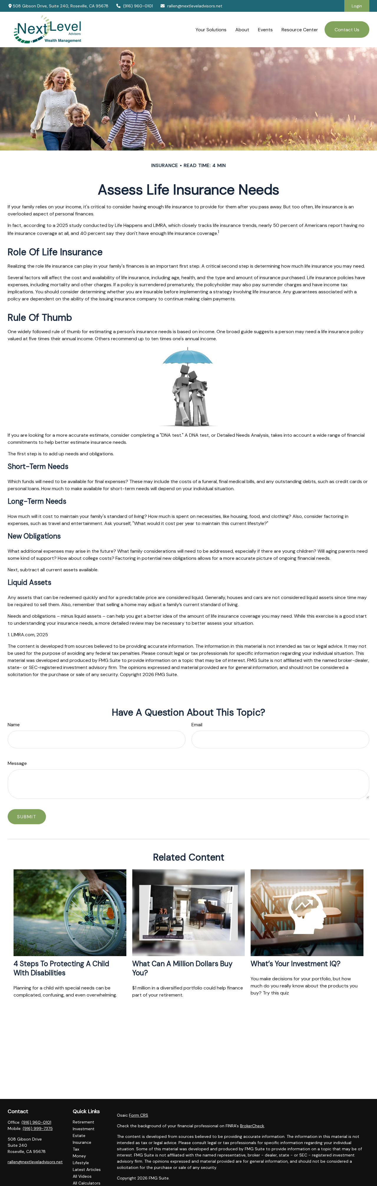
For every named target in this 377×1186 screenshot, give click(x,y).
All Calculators (86, 1183)
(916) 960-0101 (138, 6)
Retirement (83, 1122)
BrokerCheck (252, 1125)
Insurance (82, 1142)
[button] (211, 29)
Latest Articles (87, 1169)
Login (357, 6)
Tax (76, 1149)
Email (196, 725)
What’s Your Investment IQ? (295, 963)
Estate (79, 1135)
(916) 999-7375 (38, 1128)
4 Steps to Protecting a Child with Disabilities (61, 968)
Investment (84, 1128)
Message (17, 763)
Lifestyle (81, 1162)
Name (14, 725)
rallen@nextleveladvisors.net (194, 6)
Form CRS (138, 1115)
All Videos (82, 1176)
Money (79, 1156)
